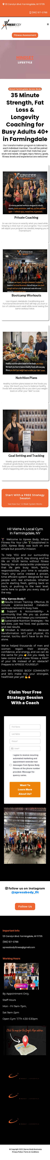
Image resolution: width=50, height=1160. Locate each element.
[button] (48, 24)
